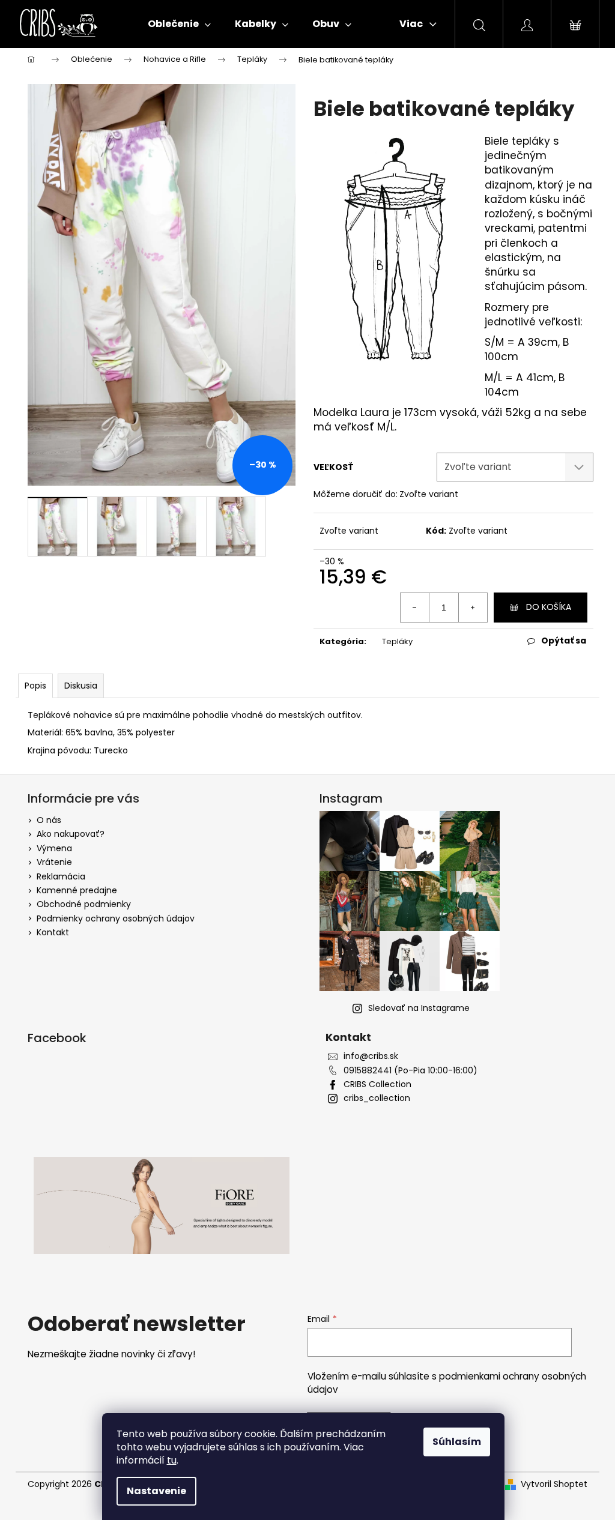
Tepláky (397, 641)
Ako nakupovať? (71, 834)
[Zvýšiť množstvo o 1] (472, 607)
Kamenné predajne (77, 890)
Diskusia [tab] (80, 686)
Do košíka (548, 607)
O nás (49, 820)
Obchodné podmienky (84, 904)
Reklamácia (61, 876)
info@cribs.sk (371, 1056)
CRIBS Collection (377, 1084)
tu (172, 1460)
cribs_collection (377, 1098)
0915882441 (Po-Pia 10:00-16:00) (410, 1070)
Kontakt (53, 932)
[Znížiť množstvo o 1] (415, 607)
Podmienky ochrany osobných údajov (116, 918)
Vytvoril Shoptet (554, 1484)
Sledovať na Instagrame (419, 1008)
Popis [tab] (35, 686)
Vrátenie (54, 862)
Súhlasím (456, 1442)
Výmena (54, 848)
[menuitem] (179, 24)
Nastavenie (156, 1491)
